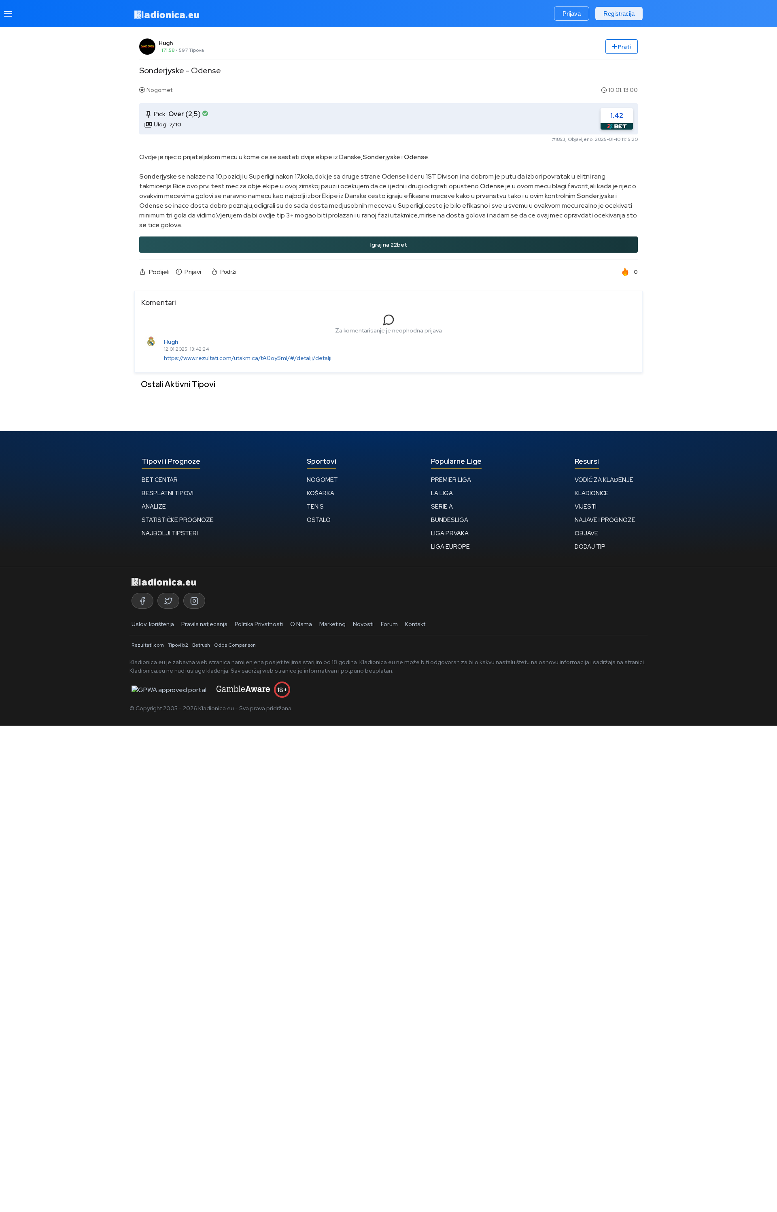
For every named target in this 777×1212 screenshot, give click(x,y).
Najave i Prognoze (605, 520)
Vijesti (586, 506)
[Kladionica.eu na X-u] (168, 601)
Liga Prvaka (450, 533)
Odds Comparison (235, 645)
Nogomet (322, 480)
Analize (154, 506)
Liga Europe (450, 546)
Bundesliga (449, 520)
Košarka (320, 493)
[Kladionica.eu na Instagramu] (194, 601)
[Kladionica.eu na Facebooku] (142, 601)
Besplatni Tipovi (167, 493)
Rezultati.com (148, 645)
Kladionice (592, 493)
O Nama (301, 624)
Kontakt (415, 624)
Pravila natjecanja (204, 624)
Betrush (201, 645)
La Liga (442, 493)
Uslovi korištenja (153, 624)
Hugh (166, 43)
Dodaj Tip (590, 546)
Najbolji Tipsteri (170, 533)
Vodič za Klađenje (604, 480)
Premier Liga (451, 480)
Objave (586, 533)
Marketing (332, 624)
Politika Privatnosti (259, 624)
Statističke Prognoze (178, 520)
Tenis (315, 506)
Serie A (442, 506)
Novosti (363, 624)
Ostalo (319, 520)
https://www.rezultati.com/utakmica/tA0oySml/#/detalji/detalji (247, 358)
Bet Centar (160, 480)
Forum (389, 624)
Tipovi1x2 (178, 645)
